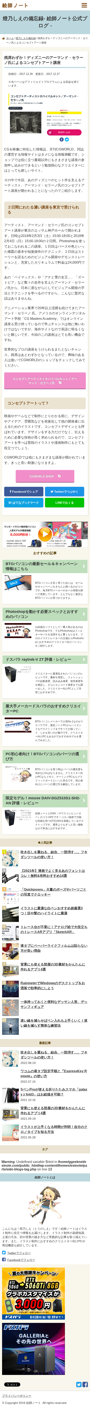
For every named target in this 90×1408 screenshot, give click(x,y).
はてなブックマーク (24, 502)
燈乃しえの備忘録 (26, 38)
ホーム (10, 38)
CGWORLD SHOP (42, 476)
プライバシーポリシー (16, 1395)
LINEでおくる (64, 502)
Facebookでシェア (24, 491)
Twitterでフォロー (19, 1253)
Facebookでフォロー (21, 1260)
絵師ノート (15, 5)
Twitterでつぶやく (65, 491)
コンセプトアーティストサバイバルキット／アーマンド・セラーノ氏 (45, 380)
